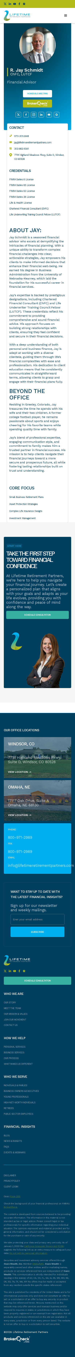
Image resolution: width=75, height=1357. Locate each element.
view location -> (19, 771)
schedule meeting (37, 93)
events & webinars (14, 1152)
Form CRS (15, 1196)
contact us (10, 1025)
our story (10, 1002)
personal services (14, 1046)
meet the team (12, 1008)
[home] (17, 15)
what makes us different (18, 1063)
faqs (6, 1146)
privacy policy (12, 1181)
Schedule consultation (37, 614)
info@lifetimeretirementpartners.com (37, 865)
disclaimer (10, 1175)
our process (11, 1058)
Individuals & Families (15, 1085)
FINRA (36, 1264)
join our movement (15, 1019)
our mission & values (15, 1014)
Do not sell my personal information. (28, 1253)
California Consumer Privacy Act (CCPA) (44, 1246)
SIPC (41, 1264)
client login (11, 1186)
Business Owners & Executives (21, 1091)
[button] (65, 15)
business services (14, 1052)
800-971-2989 (20, 837)
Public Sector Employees (18, 1113)
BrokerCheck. (11, 1207)
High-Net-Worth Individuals (19, 1102)
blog (6, 1135)
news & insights (13, 1141)
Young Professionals (16, 1096)
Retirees (9, 1108)
